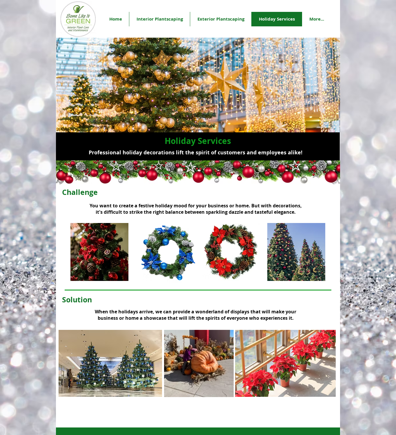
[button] (316, 19)
